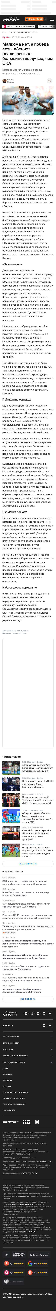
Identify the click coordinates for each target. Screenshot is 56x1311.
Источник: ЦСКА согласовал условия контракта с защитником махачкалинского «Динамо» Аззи (27, 916)
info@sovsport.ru (44, 1161)
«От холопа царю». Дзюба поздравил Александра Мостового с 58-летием (21, 990)
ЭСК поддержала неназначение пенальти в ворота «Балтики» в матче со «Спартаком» (24, 882)
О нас (6, 1068)
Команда (7, 1080)
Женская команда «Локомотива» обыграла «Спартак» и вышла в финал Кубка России (25, 956)
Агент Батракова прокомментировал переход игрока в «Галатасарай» (25, 894)
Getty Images (18, 1204)
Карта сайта (9, 1110)
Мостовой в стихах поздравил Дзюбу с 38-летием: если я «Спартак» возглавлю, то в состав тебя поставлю (27, 943)
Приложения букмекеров (15, 1056)
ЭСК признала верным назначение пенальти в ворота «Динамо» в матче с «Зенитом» (25, 979)
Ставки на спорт (11, 1043)
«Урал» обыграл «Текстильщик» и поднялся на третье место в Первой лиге (25, 968)
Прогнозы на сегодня (14, 1062)
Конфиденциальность (14, 1098)
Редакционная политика (15, 1092)
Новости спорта (11, 1036)
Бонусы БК (8, 1049)
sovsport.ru (23, 1196)
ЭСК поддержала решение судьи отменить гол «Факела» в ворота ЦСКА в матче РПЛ (26, 905)
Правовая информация (14, 1104)
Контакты (8, 1074)
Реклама (7, 1086)
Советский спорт (19, 633)
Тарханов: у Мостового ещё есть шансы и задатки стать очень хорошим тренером (27, 928)
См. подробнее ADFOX (25, 1232)
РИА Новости (31, 1204)
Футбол (6, 37)
